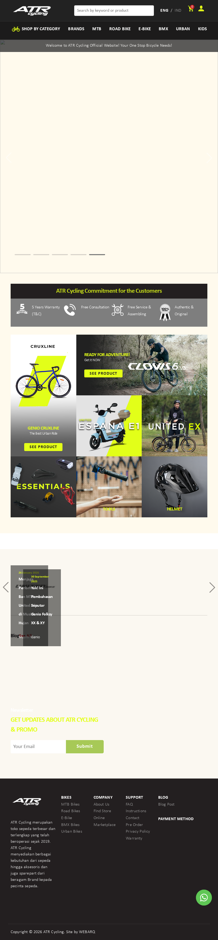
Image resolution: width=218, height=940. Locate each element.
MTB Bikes (70, 804)
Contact (132, 818)
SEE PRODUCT (43, 447)
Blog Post (166, 804)
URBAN (183, 29)
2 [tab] (41, 254)
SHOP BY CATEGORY (40, 29)
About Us (101, 804)
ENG (164, 10)
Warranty (134, 838)
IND (178, 10)
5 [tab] (97, 254)
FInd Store (102, 811)
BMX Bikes (70, 825)
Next (208, 157)
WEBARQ (87, 932)
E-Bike (66, 818)
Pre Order (134, 825)
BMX (163, 29)
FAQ (129, 804)
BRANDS (76, 29)
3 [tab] (60, 254)
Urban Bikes (71, 831)
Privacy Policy (138, 831)
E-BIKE (145, 29)
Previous (9, 157)
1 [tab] (23, 254)
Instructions (136, 811)
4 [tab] (78, 254)
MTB (96, 29)
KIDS (202, 29)
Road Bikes (70, 811)
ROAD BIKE (120, 29)
